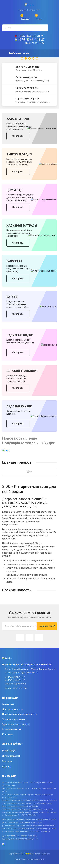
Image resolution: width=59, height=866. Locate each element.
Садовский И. (33, 859)
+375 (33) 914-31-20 (31, 39)
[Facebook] (29, 637)
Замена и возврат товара (16, 724)
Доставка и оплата (12, 709)
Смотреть (17, 136)
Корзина (6, 766)
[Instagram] (20, 637)
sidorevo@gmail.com (15, 683)
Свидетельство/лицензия (26, 839)
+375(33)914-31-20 (15, 680)
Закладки (7, 761)
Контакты (7, 734)
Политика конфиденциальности (19, 714)
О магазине (8, 704)
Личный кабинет (29, 10)
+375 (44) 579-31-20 (31, 36)
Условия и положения (13, 719)
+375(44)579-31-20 (15, 677)
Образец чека (8, 839)
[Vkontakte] (39, 637)
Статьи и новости (11, 729)
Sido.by (27, 854)
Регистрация (9, 750)
